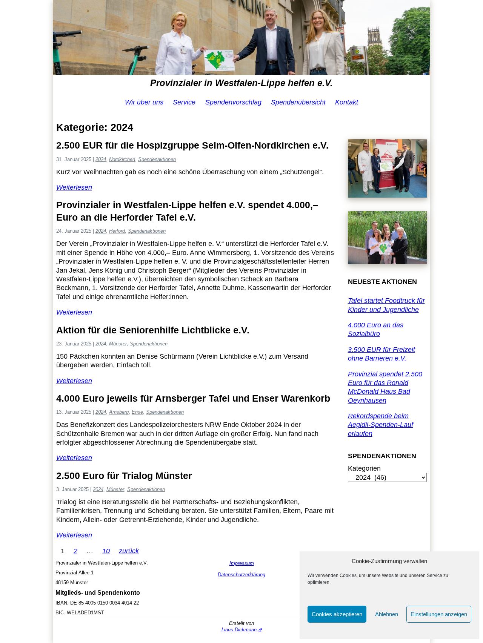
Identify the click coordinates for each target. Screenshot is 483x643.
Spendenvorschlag (233, 102)
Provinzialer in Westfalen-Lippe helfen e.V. (241, 83)
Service (184, 102)
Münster (118, 344)
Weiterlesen (74, 187)
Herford (117, 231)
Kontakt (346, 102)
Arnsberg (119, 412)
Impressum (241, 563)
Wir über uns (144, 102)
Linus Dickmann (239, 629)
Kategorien (364, 468)
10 (106, 551)
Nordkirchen (122, 159)
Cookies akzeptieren (337, 614)
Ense (137, 412)
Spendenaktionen (157, 159)
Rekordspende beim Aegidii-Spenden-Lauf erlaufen (380, 424)
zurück (129, 551)
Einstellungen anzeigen (439, 614)
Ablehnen (386, 614)
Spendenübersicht (298, 102)
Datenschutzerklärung (241, 574)
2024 (100, 159)
